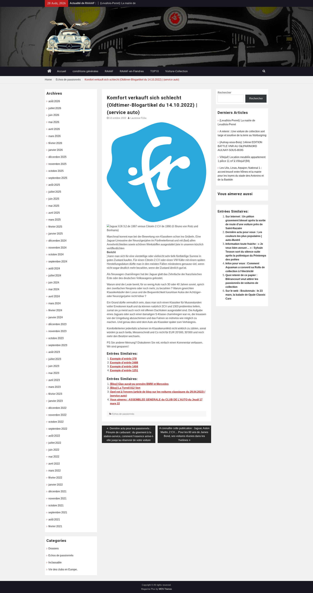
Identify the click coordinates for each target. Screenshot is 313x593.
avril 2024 (54, 296)
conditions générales (85, 71)
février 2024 (55, 310)
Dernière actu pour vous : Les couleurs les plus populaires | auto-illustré (243, 236)
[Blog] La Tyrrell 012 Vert (125, 387)
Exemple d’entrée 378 (123, 358)
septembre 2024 (57, 261)
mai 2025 (53, 205)
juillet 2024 (54, 275)
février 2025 (55, 226)
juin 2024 (53, 282)
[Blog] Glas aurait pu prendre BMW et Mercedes (139, 384)
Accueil (61, 71)
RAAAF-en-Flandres (132, 71)
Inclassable (55, 562)
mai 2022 (53, 456)
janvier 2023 (55, 401)
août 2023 (54, 352)
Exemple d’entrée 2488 (124, 362)
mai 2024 (53, 289)
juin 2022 (53, 449)
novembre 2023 (57, 331)
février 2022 (55, 477)
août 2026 (54, 101)
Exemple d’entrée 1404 (124, 366)
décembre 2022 (57, 408)
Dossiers (53, 548)
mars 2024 (54, 303)
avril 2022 (54, 463)
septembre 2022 (57, 428)
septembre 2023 (57, 345)
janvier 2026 (55, 150)
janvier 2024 (55, 317)
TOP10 (154, 71)
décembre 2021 (57, 491)
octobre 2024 (56, 254)
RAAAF (109, 71)
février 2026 (55, 143)
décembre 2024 (57, 240)
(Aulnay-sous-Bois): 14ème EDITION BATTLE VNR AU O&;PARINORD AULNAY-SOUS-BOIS (240, 146)
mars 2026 (54, 136)
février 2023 (55, 394)
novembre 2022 (57, 415)
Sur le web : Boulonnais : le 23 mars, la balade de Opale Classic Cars (245, 294)
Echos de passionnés (123, 414)
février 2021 (55, 526)
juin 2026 (53, 115)
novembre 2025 (57, 164)
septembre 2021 (57, 512)
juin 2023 (53, 366)
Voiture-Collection (176, 71)
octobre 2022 (56, 421)
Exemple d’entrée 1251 (124, 370)
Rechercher (224, 92)
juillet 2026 (54, 108)
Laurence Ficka (138, 118)
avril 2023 (54, 380)
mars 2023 (54, 387)
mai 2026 (53, 122)
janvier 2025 (55, 233)
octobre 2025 (56, 171)
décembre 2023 (57, 324)
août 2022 (54, 435)
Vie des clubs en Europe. (62, 569)
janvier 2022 (55, 484)
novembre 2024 (57, 247)
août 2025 (54, 184)
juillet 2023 (54, 359)
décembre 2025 (57, 157)
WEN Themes (165, 589)
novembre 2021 (57, 498)
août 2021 (54, 519)
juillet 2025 (54, 191)
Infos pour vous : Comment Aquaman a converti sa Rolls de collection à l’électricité (245, 267)
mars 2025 (54, 219)
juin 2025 (53, 198)
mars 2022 (54, 470)
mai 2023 (53, 373)
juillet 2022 (54, 442)
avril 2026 (54, 129)
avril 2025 (54, 212)
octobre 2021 (56, 505)
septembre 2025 (57, 178)
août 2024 (54, 268)
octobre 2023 (56, 338)
